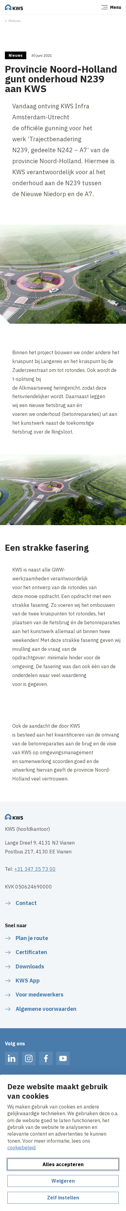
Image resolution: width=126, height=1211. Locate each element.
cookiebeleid (21, 1147)
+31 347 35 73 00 (35, 869)
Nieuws (15, 20)
